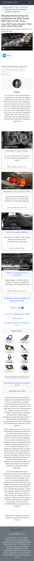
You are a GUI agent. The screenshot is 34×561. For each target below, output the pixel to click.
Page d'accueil (8, 7)
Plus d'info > (26, 44)
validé (8, 55)
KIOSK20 (17, 520)
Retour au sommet (17, 529)
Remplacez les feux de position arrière (17, 191)
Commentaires (17, 318)
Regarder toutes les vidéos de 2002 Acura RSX (17, 299)
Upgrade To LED (18, 69)
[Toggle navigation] (30, 2)
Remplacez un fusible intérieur (17, 151)
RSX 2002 (24, 7)
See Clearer (6, 69)
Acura (17, 7)
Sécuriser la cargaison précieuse (17, 232)
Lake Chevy (8, 314)
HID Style (5, 74)
